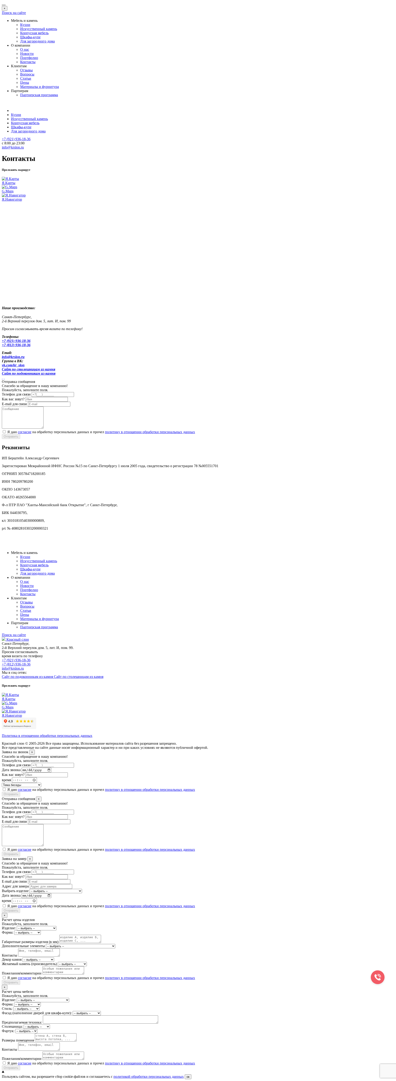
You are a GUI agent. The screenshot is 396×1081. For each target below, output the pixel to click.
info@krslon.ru (13, 357)
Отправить (11, 436)
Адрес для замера (15, 886)
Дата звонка (11, 770)
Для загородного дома (37, 41)
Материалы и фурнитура (39, 87)
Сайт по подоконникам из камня (28, 373)
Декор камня (12, 959)
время (6, 780)
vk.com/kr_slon (13, 365)
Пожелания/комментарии (21, 973)
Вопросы (27, 74)
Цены (24, 82)
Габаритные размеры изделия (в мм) (30, 942)
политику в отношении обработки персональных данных (150, 432)
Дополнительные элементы (23, 946)
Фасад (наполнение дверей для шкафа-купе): (37, 1013)
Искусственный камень (38, 29)
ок (188, 1076)
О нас (24, 49)
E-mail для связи (14, 404)
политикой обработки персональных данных (148, 1076)
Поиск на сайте (14, 13)
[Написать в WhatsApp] (2, 377)
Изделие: (9, 928)
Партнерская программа (39, 95)
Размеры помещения (18, 1040)
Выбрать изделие (15, 891)
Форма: (7, 932)
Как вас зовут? (13, 399)
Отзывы (26, 70)
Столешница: (12, 1026)
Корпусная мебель (34, 33)
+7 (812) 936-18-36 (16, 664)
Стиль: (7, 1009)
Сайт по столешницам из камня (28, 369)
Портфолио (29, 58)
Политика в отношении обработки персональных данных (47, 736)
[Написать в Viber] (4, 377)
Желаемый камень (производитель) (29, 964)
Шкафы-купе (30, 37)
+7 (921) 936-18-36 (16, 341)
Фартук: (8, 1031)
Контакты (28, 62)
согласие (24, 432)
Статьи (25, 78)
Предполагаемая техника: (22, 1022)
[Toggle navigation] (4, 5)
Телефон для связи (16, 394)
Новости (27, 54)
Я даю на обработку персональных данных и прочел (101, 432)
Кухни (25, 25)
